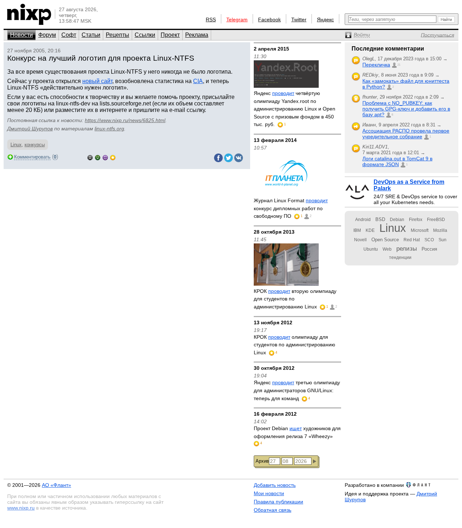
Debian (397, 219)
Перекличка (376, 65)
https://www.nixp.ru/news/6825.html (125, 120)
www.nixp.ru (21, 508)
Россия (429, 249)
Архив (262, 461)
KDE (370, 230)
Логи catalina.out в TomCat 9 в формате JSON (397, 161)
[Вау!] (113, 156)
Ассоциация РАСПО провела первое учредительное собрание (405, 133)
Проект (170, 35)
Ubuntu (370, 249)
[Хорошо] (105, 156)
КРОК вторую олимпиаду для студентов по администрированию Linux (295, 299)
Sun (442, 240)
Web (387, 249)
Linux (16, 144)
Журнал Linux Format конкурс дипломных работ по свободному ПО (291, 208)
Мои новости (269, 493)
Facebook (269, 19)
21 (398, 64)
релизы (406, 248)
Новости (21, 35)
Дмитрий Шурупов (30, 128)
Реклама (196, 35)
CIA (198, 81)
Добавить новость (275, 485)
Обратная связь (272, 510)
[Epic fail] (90, 156)
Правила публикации (278, 502)
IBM (357, 230)
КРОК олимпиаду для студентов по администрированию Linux (294, 344)
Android (363, 219)
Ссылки (145, 35)
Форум (47, 35)
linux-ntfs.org (109, 128)
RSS (211, 19)
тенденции (400, 257)
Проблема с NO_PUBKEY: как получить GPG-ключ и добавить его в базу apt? (406, 108)
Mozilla (440, 230)
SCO (429, 240)
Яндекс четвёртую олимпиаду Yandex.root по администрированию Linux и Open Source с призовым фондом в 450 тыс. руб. (294, 108)
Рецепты (117, 35)
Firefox (415, 219)
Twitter (298, 19)
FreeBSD (436, 219)
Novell (360, 240)
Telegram (237, 19)
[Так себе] (97, 156)
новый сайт (97, 81)
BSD (380, 219)
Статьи (91, 35)
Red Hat (412, 240)
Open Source (385, 239)
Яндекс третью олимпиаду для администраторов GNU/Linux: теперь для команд (297, 390)
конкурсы (35, 144)
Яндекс (325, 19)
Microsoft (419, 230)
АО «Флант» (56, 485)
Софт (68, 35)
